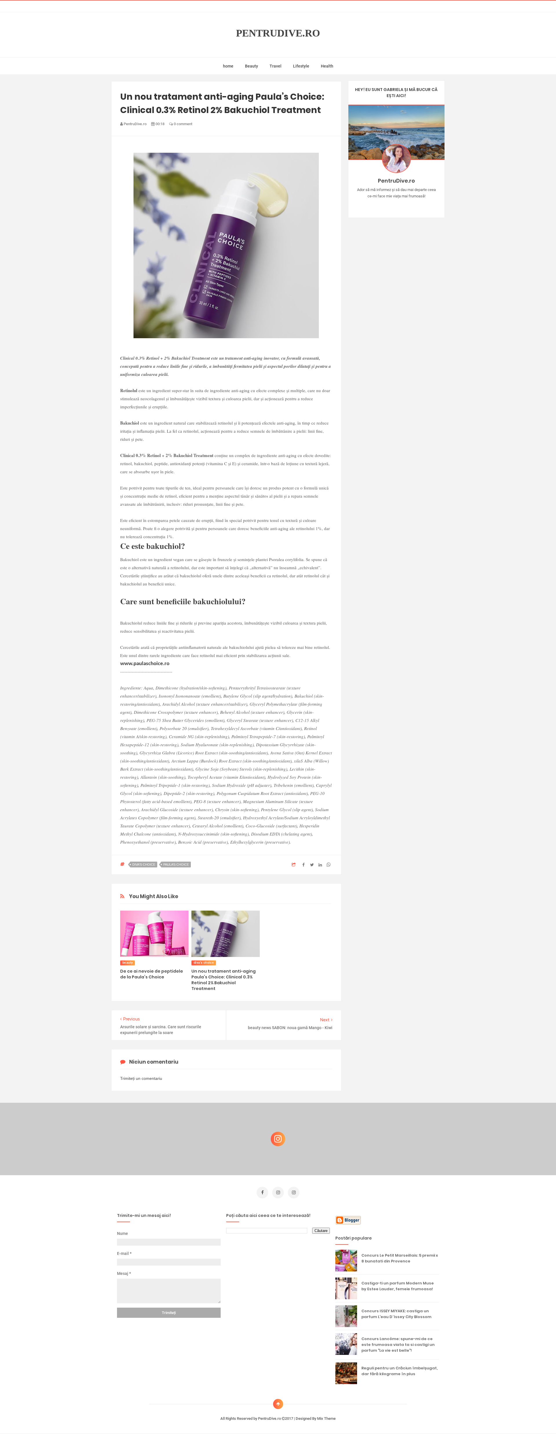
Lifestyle (301, 66)
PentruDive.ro (278, 33)
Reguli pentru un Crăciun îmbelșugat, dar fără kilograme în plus (399, 1371)
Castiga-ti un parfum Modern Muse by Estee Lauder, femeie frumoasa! (397, 1286)
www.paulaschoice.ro (144, 664)
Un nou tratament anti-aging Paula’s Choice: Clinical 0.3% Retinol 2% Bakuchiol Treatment (223, 979)
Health (327, 66)
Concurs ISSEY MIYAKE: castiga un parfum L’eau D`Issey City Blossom (396, 1314)
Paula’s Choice (176, 864)
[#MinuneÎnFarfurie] (388, 205)
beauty (127, 963)
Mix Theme (326, 1418)
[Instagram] (379, 205)
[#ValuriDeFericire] (396, 205)
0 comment (182, 124)
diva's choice (143, 864)
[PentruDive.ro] (404, 205)
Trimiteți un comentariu (141, 1078)
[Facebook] (413, 205)
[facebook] (262, 1192)
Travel (275, 66)
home (228, 66)
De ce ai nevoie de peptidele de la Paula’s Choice (151, 974)
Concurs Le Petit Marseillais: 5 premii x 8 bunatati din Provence (399, 1258)
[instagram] (278, 1192)
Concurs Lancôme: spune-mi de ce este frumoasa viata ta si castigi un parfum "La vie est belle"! (398, 1344)
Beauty (251, 66)
